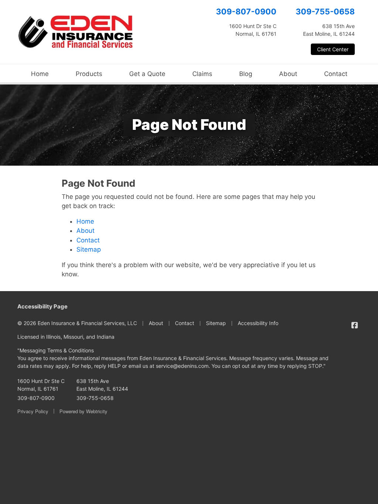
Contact (335, 73)
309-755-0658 (325, 11)
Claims (202, 73)
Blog (245, 73)
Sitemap (88, 249)
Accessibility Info (258, 323)
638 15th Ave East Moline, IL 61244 (102, 385)
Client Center (332, 49)
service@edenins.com (182, 366)
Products (89, 73)
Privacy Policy (32, 411)
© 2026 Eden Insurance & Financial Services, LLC (77, 323)
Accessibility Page (42, 306)
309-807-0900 (246, 11)
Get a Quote (147, 73)
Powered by (83, 411)
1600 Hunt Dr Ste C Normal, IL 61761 (41, 385)
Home (40, 73)
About (288, 73)
